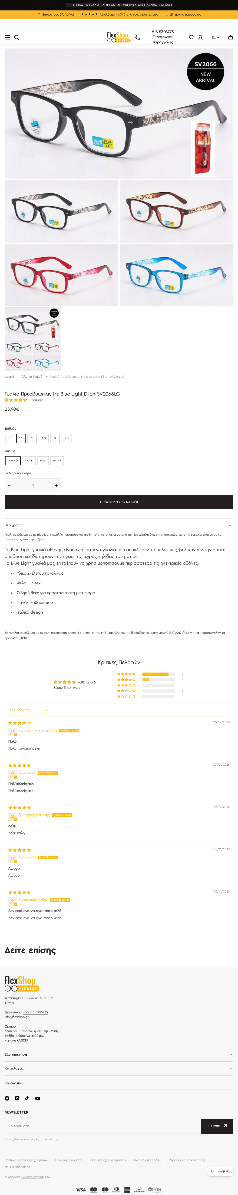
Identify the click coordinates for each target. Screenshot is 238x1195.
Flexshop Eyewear (32, 1177)
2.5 (45, 439)
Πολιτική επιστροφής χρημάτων (26, 1160)
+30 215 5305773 (35, 1012)
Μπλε (58, 461)
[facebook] (7, 1098)
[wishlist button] (191, 37)
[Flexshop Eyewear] (119, 37)
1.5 (22, 439)
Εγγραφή (214, 1126)
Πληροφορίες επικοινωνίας (186, 1160)
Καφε (30, 461)
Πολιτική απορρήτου (69, 1160)
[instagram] (17, 1098)
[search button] (16, 37)
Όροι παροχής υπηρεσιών (108, 1160)
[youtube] (38, 1098)
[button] (230, 37)
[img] (19, 723)
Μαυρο (14, 461)
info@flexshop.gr (17, 1017)
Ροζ (44, 461)
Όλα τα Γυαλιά (32, 377)
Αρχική (9, 377)
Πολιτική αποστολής (147, 1160)
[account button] (200, 37)
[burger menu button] (7, 37)
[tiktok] (27, 1098)
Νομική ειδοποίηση (17, 1167)
